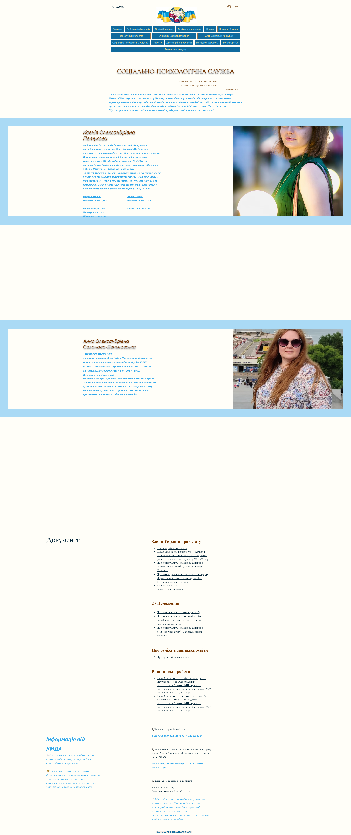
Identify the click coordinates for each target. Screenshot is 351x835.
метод (176, 589)
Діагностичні (165, 589)
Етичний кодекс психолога (172, 582)
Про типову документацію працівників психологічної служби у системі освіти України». (180, 566)
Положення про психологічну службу (178, 612)
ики (182, 589)
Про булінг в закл (167, 657)
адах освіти (183, 657)
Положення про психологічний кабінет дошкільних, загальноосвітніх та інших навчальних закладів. (180, 620)
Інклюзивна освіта (167, 585)
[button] (138, 29)
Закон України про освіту (172, 548)
